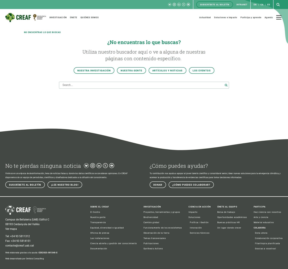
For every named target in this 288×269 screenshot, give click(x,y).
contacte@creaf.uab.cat (19, 245)
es (268, 5)
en (255, 5)
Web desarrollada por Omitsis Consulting (24, 258)
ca (262, 5)
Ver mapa (11, 228)
